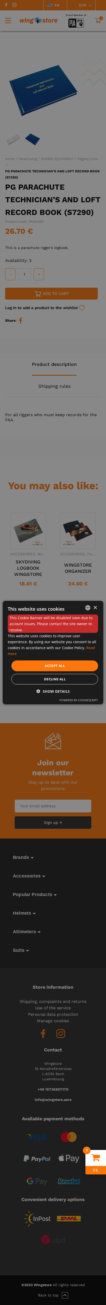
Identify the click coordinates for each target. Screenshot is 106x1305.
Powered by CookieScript (78, 700)
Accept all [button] (55, 665)
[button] (53, 691)
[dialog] (53, 652)
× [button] (95, 607)
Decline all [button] (55, 678)
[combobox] (88, 607)
